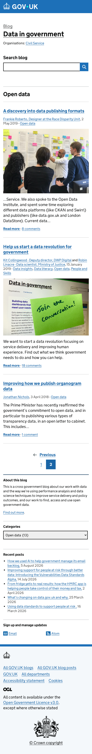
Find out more (13, 512)
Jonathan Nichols (16, 397)
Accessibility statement (24, 680)
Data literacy (43, 269)
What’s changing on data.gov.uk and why (37, 597)
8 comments (31, 229)
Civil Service (35, 43)
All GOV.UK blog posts (56, 667)
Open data (27, 123)
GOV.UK (10, 674)
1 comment (30, 434)
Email (13, 633)
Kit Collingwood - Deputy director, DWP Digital (37, 260)
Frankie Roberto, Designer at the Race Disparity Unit (41, 119)
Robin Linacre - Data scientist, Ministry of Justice (45, 262)
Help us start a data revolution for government (37, 249)
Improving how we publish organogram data (42, 386)
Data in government (33, 34)
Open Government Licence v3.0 (30, 702)
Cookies (56, 680)
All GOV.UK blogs (18, 667)
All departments (36, 674)
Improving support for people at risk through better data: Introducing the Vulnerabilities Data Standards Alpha (45, 574)
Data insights (23, 269)
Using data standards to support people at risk (41, 606)
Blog (7, 26)
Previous (48, 454)
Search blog (15, 57)
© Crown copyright (46, 742)
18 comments (32, 365)
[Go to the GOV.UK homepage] (20, 7)
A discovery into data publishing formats (43, 111)
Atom (55, 633)
